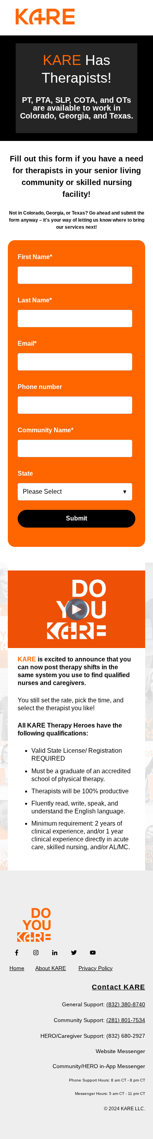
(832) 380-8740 (125, 1004)
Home (16, 968)
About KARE (50, 968)
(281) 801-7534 (125, 1020)
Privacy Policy (95, 968)
